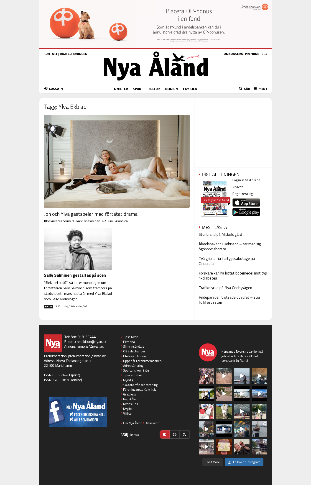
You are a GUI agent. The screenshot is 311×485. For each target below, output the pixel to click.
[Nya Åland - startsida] (156, 81)
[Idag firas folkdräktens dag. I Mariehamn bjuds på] (242, 411)
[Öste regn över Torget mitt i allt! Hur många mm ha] (206, 446)
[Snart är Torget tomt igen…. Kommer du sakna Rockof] (259, 411)
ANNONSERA (233, 53)
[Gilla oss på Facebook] (78, 412)
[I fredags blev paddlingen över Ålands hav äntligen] (242, 376)
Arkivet (237, 187)
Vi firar (127, 413)
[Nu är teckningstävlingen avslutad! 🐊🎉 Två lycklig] (224, 446)
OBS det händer (134, 351)
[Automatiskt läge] (165, 434)
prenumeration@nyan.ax (87, 356)
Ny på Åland (131, 399)
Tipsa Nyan (130, 336)
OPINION (171, 88)
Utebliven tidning (134, 356)
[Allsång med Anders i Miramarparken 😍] (224, 429)
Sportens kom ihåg (136, 370)
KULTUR (154, 88)
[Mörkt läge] (185, 434)
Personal (129, 341)
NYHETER (121, 88)
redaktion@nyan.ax (91, 341)
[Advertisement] (233, 131)
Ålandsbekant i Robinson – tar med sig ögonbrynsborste (230, 246)
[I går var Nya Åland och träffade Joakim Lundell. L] (242, 446)
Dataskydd (152, 423)
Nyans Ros (130, 403)
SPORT (138, 88)
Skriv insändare (134, 346)
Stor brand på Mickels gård (220, 234)
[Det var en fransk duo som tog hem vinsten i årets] (242, 393)
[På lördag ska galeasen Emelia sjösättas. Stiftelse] (259, 446)
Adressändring (133, 365)
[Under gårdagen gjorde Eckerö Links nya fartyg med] (259, 393)
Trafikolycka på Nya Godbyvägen (225, 288)
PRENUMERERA (256, 53)
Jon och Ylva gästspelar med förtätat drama (91, 214)
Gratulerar (130, 394)
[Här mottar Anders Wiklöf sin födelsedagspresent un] (242, 429)
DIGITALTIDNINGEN (73, 53)
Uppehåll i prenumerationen (142, 360)
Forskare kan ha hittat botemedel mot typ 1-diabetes (233, 275)
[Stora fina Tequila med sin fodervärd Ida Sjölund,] (224, 411)
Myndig (128, 379)
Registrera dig (242, 193)
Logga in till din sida (246, 180)
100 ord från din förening (140, 384)
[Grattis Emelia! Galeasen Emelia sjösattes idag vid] (259, 429)
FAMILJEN (190, 88)
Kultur (48, 306)
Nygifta (128, 408)
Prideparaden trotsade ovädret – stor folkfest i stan (229, 299)
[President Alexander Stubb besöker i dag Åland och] (224, 393)
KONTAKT (51, 53)
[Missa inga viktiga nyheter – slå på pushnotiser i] (206, 411)
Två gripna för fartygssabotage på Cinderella (227, 261)
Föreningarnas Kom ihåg (139, 389)
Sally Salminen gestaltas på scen (75, 275)
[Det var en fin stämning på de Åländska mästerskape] (224, 376)
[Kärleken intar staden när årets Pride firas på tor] (206, 376)
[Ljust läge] (175, 434)
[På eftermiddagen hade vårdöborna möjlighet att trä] (206, 393)
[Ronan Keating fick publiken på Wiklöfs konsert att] (206, 429)
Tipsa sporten (132, 375)
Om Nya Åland (132, 423)
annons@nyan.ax (90, 346)
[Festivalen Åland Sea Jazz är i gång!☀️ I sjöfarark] (259, 376)
